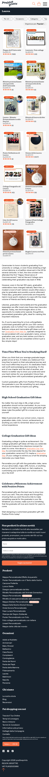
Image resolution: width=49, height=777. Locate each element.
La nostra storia (9, 696)
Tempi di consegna (10, 719)
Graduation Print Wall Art (15, 332)
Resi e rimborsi (8, 722)
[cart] (39, 4)
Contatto (6, 734)
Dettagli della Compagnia (13, 731)
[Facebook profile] (4, 751)
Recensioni (7, 702)
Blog (4, 699)
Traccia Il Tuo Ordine (11, 716)
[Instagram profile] (9, 751)
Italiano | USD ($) (10, 744)
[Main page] (10, 4)
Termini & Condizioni (11, 725)
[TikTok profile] (14, 751)
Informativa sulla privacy (12, 728)
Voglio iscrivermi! (24, 563)
